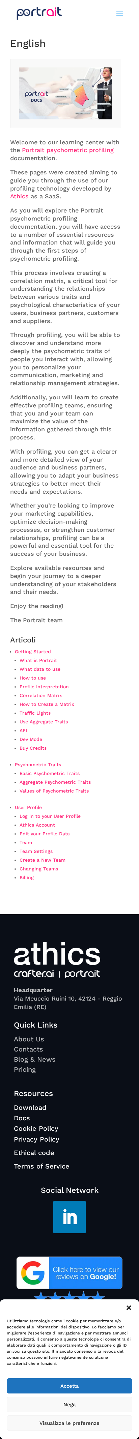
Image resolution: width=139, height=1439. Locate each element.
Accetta (69, 1386)
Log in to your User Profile (50, 816)
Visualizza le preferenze (69, 1423)
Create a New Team (42, 860)
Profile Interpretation (44, 686)
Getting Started (33, 651)
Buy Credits (33, 748)
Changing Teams (39, 868)
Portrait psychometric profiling (68, 149)
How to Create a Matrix (47, 704)
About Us (29, 1039)
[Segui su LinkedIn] (69, 1217)
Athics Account (37, 825)
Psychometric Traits (38, 764)
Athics (19, 196)
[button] (129, 1307)
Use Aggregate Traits (44, 721)
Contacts (28, 1049)
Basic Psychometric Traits (50, 773)
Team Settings (36, 851)
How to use (33, 678)
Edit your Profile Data (45, 833)
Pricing (25, 1069)
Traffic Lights (35, 713)
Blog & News (35, 1059)
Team (26, 842)
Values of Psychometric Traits (54, 791)
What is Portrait (38, 660)
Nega (69, 1405)
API (23, 730)
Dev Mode (31, 739)
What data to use (40, 669)
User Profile (28, 807)
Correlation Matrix (41, 695)
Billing (27, 877)
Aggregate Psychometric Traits (55, 782)
